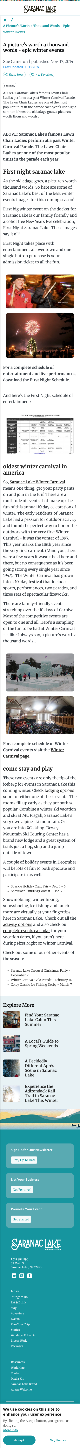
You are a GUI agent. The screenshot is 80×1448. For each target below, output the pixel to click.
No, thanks (58, 1440)
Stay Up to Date (24, 1160)
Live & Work (19, 1340)
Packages (17, 1346)
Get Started (21, 1219)
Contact (16, 1373)
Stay (14, 1308)
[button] (10, 9)
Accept (19, 1440)
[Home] (5, 19)
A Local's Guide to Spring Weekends (42, 1043)
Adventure (17, 1313)
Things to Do (19, 1297)
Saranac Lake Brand (24, 1384)
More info (10, 1430)
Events (15, 1319)
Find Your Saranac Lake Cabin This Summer (42, 1020)
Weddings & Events (23, 1335)
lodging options (59, 790)
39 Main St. (18, 1263)
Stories (15, 1329)
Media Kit (17, 1378)
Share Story (16, 74)
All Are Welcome (21, 1389)
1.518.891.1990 (19, 1259)
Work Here (17, 1367)
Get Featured (22, 1190)
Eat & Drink (18, 1302)
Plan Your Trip (20, 1324)
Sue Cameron (15, 61)
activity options (17, 924)
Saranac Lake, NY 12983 (26, 1267)
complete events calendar (26, 930)
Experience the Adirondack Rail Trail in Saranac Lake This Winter (41, 1093)
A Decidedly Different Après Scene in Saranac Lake (41, 1068)
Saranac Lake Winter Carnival (37, 481)
